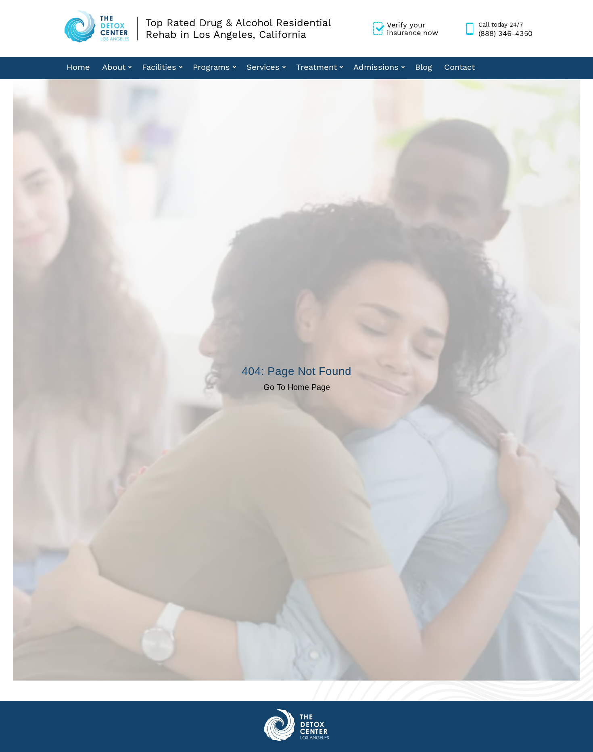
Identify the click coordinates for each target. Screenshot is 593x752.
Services (263, 67)
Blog (423, 67)
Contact (459, 67)
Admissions (376, 67)
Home (78, 67)
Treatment (316, 67)
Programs (211, 67)
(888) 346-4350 (505, 29)
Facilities (159, 67)
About (113, 67)
